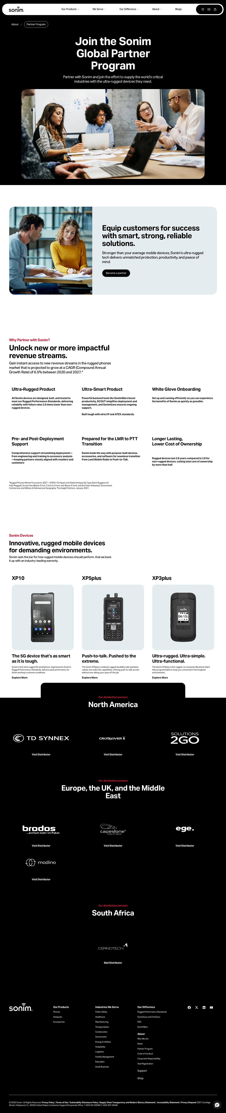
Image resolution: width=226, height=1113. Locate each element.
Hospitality (100, 1046)
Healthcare (100, 1017)
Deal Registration (145, 1063)
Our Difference (146, 1007)
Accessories (59, 1022)
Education (100, 1061)
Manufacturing (101, 1022)
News (140, 1043)
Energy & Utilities (103, 1042)
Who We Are (143, 1038)
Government (101, 1036)
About (141, 1034)
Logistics (99, 1051)
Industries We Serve (107, 1007)
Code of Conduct (145, 1053)
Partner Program (145, 1048)
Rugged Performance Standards (152, 1012)
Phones (56, 1012)
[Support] (202, 9)
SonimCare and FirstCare (148, 1017)
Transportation (102, 1027)
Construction (101, 1032)
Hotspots (57, 1017)
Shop (140, 1078)
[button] (217, 1105)
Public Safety (101, 1012)
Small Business (102, 1066)
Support (142, 1070)
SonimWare (142, 1027)
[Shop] (215, 9)
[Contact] (208, 9)
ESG (139, 1022)
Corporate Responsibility (148, 1058)
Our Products (61, 1007)
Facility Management (104, 1056)
